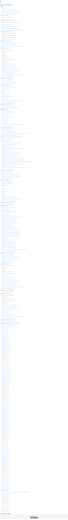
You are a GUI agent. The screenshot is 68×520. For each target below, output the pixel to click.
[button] (0, 0)
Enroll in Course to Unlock (34, 517)
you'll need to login (37, 516)
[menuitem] (0, 1)
